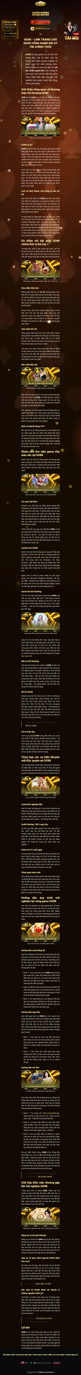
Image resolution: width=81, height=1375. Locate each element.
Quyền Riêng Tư (72, 1355)
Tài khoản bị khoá (44, 1318)
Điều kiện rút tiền (43, 1284)
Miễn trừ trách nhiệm (57, 1355)
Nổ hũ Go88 (30, 725)
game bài (28, 656)
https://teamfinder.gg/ (51, 1113)
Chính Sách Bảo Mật (24, 1355)
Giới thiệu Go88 (9, 1355)
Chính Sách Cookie (40, 1355)
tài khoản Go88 (45, 1176)
